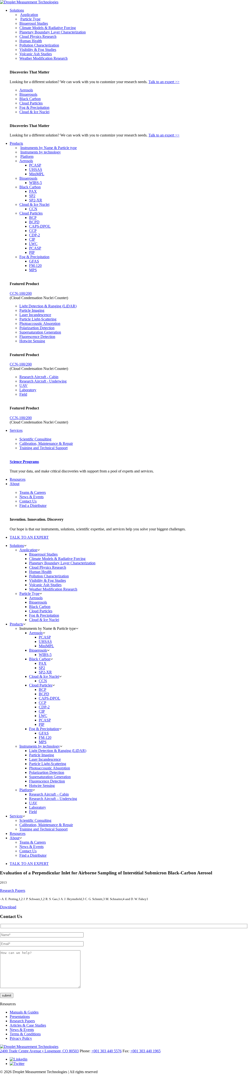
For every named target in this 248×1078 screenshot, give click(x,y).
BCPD (34, 222)
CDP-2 (34, 235)
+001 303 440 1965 (145, 1051)
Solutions (17, 10)
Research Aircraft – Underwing (53, 799)
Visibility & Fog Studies (37, 50)
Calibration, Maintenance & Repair (46, 443)
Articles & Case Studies (28, 1025)
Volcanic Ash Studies (35, 54)
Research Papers (12, 890)
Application (29, 15)
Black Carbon (30, 99)
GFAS (34, 261)
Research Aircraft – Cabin (49, 794)
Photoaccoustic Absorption (39, 323)
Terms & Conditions (25, 1034)
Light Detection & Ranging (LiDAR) (48, 306)
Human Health (30, 41)
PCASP (35, 165)
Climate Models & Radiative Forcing (47, 28)
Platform (26, 156)
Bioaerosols (28, 94)
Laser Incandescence (35, 315)
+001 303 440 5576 (106, 1051)
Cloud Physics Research (37, 36)
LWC (33, 244)
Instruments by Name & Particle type (48, 148)
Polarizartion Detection (36, 328)
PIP (32, 252)
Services (16, 430)
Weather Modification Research (43, 58)
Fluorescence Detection (37, 337)
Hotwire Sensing (32, 341)
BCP (33, 218)
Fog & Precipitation (34, 107)
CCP (33, 231)
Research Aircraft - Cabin (38, 377)
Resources (17, 479)
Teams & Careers (32, 492)
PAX (33, 191)
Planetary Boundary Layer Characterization (52, 32)
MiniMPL (36, 174)
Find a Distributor (32, 505)
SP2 (32, 196)
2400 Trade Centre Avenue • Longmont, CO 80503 (39, 1051)
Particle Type (30, 19)
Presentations (20, 1016)
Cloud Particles (31, 103)
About (14, 484)
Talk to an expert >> (163, 82)
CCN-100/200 (21, 293)
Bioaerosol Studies (33, 23)
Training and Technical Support (43, 448)
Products (16, 143)
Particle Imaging (31, 310)
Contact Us (28, 501)
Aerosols (26, 90)
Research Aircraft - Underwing (43, 381)
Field (23, 394)
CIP (32, 239)
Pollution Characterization (39, 45)
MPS (33, 270)
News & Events (31, 497)
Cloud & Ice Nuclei (34, 112)
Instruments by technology (40, 152)
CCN (33, 209)
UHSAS (35, 170)
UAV (23, 385)
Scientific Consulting (35, 439)
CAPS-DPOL (40, 226)
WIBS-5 (35, 183)
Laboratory (27, 390)
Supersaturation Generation (40, 332)
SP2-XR (35, 200)
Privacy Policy (21, 1038)
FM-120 (35, 266)
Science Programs (24, 462)
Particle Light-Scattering (37, 319)
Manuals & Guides (24, 1012)
